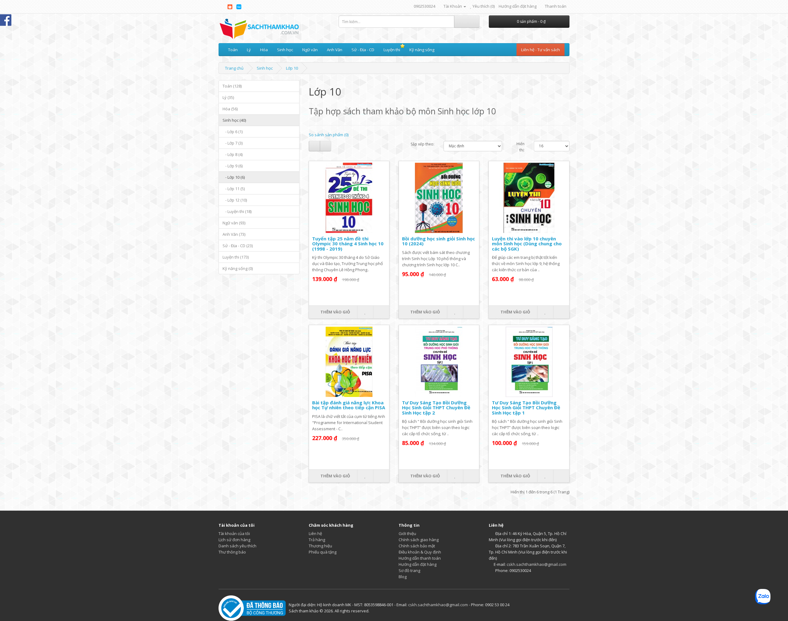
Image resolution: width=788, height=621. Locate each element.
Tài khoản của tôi (234, 533)
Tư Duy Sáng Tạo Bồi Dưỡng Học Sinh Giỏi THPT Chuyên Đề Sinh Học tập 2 (436, 407)
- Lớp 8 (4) (233, 154)
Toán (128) (232, 86)
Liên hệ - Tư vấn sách (540, 49)
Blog (403, 576)
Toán (233, 49)
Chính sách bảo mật (417, 546)
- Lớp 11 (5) (234, 188)
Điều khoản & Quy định (420, 552)
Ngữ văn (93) (234, 223)
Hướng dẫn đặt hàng (518, 6)
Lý (249, 49)
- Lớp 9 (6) (233, 166)
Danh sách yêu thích (237, 546)
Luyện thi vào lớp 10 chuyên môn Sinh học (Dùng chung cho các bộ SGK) (527, 243)
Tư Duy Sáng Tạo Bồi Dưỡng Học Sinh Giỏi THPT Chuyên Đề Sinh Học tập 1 (526, 407)
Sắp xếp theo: (422, 144)
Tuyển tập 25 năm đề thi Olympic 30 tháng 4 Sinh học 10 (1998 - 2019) (348, 243)
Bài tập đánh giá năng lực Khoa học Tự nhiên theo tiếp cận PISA (348, 405)
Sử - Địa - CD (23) (238, 245)
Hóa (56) (230, 109)
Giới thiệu (407, 533)
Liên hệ (315, 533)
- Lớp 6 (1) (233, 131)
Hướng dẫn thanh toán (420, 558)
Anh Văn (334, 49)
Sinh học (285, 49)
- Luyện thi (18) (237, 211)
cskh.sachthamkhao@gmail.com (536, 564)
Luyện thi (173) (236, 257)
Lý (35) (228, 97)
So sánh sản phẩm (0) (328, 134)
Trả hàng (317, 539)
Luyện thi (392, 49)
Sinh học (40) (234, 120)
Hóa (264, 49)
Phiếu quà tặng (322, 552)
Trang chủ (234, 68)
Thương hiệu (320, 546)
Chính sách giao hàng (419, 539)
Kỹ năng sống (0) (238, 268)
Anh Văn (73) (234, 234)
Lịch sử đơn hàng (234, 539)
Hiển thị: (521, 147)
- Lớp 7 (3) (233, 143)
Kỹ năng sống (421, 49)
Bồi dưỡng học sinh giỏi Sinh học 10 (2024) (438, 241)
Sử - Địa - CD (363, 49)
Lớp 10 (292, 68)
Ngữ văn (310, 49)
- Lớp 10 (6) (234, 177)
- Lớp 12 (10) (235, 200)
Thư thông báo (232, 552)
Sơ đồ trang (409, 570)
